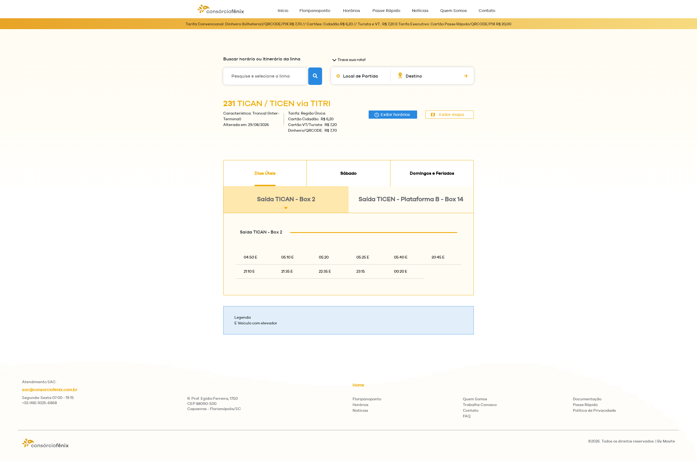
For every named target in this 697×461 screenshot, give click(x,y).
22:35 (325, 271)
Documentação (587, 399)
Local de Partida (360, 76)
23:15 (360, 271)
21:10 (249, 271)
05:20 (324, 257)
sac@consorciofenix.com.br (49, 389)
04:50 (250, 257)
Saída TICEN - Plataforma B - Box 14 (411, 198)
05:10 (287, 257)
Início (283, 10)
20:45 (438, 257)
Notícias (420, 10)
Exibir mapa (451, 114)
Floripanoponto (314, 10)
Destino (414, 76)
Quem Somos (453, 10)
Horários (351, 10)
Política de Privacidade (594, 410)
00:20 (400, 271)
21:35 (287, 271)
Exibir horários (395, 114)
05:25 (362, 257)
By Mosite (666, 441)
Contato (487, 10)
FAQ (466, 416)
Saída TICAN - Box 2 (286, 198)
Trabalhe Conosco (480, 404)
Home (358, 385)
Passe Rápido (386, 10)
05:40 (401, 257)
